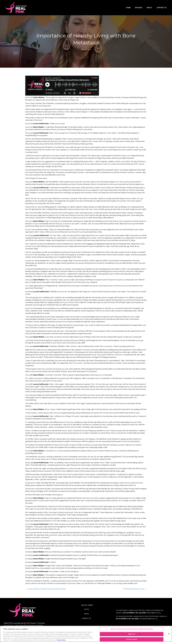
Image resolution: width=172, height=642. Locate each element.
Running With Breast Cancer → (135, 589)
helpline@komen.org (154, 613)
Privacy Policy (61, 640)
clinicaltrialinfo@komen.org (148, 618)
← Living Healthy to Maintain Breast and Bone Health (45, 589)
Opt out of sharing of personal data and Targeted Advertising (132, 629)
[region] (86, 634)
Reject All (131, 634)
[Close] (169, 634)
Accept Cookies (131, 639)
